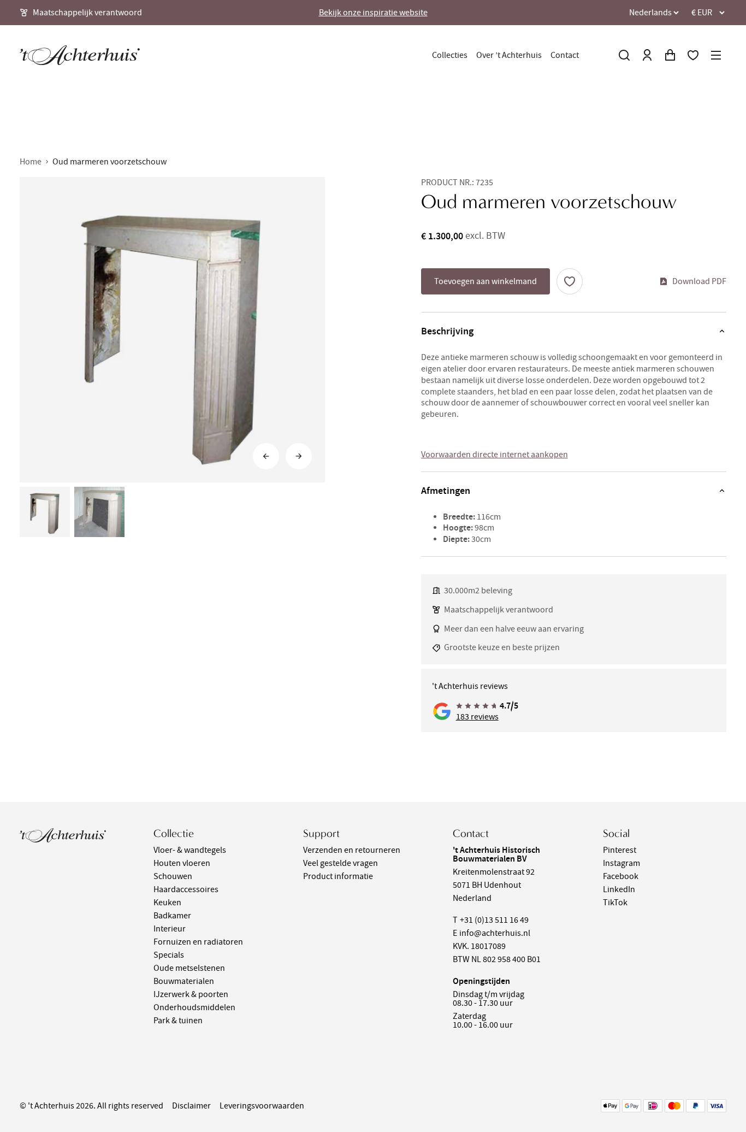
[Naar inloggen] (647, 55)
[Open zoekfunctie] (624, 55)
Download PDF (699, 281)
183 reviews (477, 716)
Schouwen (172, 876)
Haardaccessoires (185, 889)
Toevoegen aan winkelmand (485, 281)
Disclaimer (191, 1105)
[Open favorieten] (693, 55)
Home (31, 161)
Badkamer (172, 915)
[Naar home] (80, 55)
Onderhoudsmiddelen (194, 1007)
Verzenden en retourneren (351, 850)
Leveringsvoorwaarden (262, 1105)
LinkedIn (619, 889)
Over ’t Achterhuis (509, 55)
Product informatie (338, 876)
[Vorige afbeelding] (266, 456)
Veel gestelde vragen (340, 863)
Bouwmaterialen (183, 981)
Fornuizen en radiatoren (198, 941)
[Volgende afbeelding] (299, 456)
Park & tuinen (178, 1020)
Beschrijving (447, 331)
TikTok (615, 902)
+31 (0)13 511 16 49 (494, 920)
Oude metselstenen (189, 968)
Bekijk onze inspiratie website (373, 12)
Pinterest (619, 850)
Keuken (167, 902)
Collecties (449, 55)
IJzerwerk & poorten (190, 994)
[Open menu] (716, 55)
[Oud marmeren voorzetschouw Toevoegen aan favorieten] (569, 281)
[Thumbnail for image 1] (45, 512)
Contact (564, 55)
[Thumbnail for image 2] (99, 512)
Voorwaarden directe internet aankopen (494, 454)
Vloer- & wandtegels (189, 850)
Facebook (620, 876)
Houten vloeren (181, 863)
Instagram (621, 863)
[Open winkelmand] (670, 55)
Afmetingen (445, 490)
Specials (168, 955)
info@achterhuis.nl (494, 933)
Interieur (169, 928)
